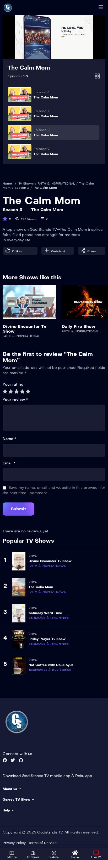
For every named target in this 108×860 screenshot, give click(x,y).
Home (7, 183)
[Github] (21, 760)
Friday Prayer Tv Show (47, 639)
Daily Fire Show (78, 326)
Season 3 (21, 188)
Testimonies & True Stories (50, 670)
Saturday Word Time (45, 613)
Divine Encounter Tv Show (24, 329)
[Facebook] (5, 760)
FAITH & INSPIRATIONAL (56, 183)
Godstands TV (50, 832)
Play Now (29, 305)
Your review (15, 399)
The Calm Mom (29, 67)
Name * (9, 439)
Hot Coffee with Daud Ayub (51, 665)
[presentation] (6, 317)
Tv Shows (26, 183)
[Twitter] (13, 760)
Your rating (13, 384)
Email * (9, 463)
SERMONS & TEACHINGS (49, 618)
